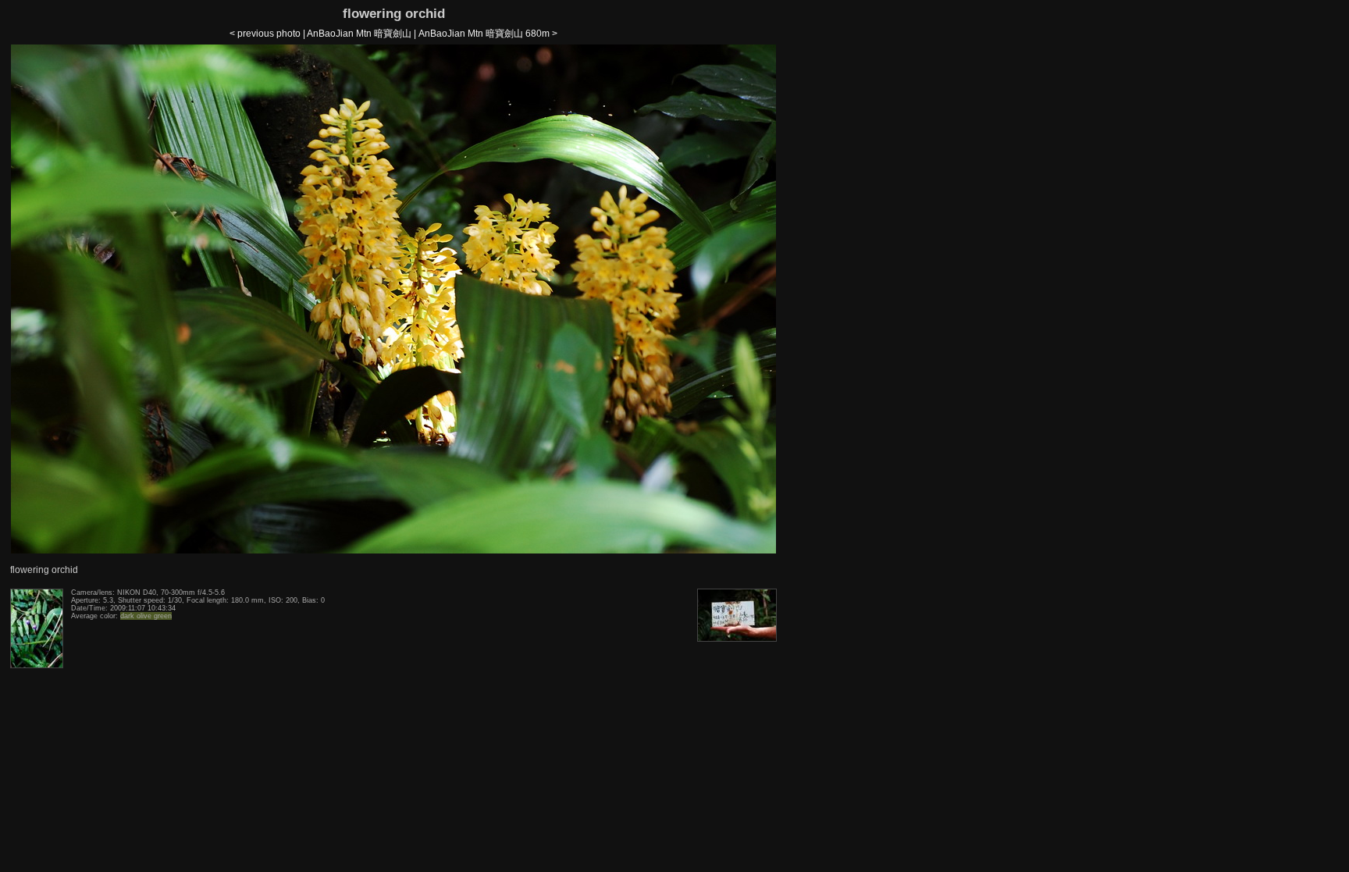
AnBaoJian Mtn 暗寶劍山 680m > (487, 33)
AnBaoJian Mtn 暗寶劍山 (359, 33)
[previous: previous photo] (36, 665)
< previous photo (265, 33)
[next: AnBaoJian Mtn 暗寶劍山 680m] (737, 638)
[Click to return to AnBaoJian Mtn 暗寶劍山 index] (393, 550)
